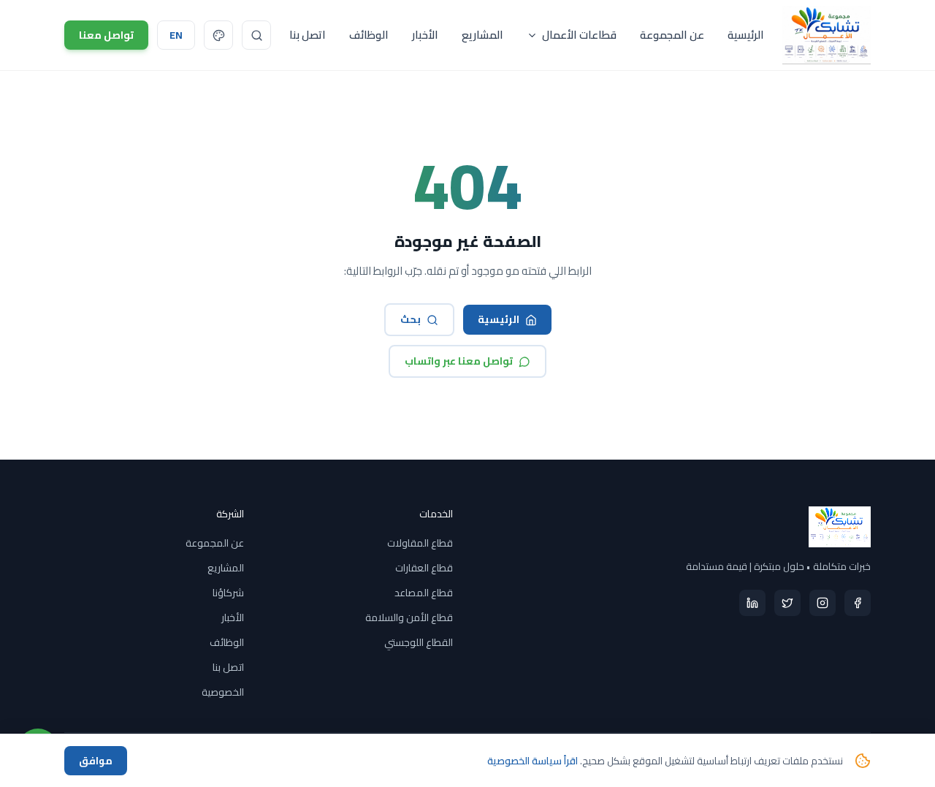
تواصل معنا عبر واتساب (459, 360)
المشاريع (482, 34)
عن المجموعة (672, 34)
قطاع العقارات (424, 567)
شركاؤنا (228, 592)
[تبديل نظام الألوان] (218, 35)
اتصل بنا (307, 34)
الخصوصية (223, 692)
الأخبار (425, 34)
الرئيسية (746, 34)
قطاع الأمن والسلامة (409, 617)
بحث (410, 319)
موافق (95, 760)
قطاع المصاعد (423, 592)
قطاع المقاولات (420, 542)
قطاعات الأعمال (579, 34)
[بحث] (256, 35)
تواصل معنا (106, 35)
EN (176, 35)
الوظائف (369, 34)
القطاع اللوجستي (418, 642)
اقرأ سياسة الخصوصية (532, 760)
